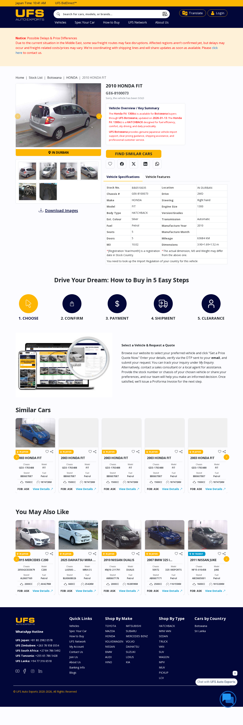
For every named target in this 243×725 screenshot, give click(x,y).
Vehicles (60, 22)
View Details (41, 489)
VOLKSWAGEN (114, 641)
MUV (162, 667)
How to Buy (111, 22)
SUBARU (131, 631)
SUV (161, 652)
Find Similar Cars (133, 153)
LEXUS (130, 657)
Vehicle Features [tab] (158, 177)
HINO (108, 662)
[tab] (28, 308)
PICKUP (163, 672)
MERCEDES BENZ (137, 636)
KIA (128, 662)
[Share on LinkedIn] (145, 164)
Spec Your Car (85, 22)
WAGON (164, 657)
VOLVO (130, 641)
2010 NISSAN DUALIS (119, 560)
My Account (76, 646)
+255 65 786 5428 (37, 655)
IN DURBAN (60, 152)
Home (20, 77)
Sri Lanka (200, 631)
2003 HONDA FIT (29, 458)
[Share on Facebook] (122, 164)
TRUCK (163, 641)
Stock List (36, 77)
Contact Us (76, 652)
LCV (161, 678)
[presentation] (18, 116)
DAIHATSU (132, 646)
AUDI (108, 657)
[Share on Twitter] (133, 164)
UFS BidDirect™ (66, 3)
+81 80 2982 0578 (34, 640)
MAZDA (110, 631)
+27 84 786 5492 (38, 650)
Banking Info (77, 667)
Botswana (54, 77)
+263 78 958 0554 (37, 645)
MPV (162, 662)
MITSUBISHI (133, 626)
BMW (108, 652)
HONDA (71, 77)
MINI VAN (165, 631)
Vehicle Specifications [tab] (123, 177)
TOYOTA (110, 626)
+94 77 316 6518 (34, 661)
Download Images (61, 210)
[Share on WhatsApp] (157, 164)
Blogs (72, 672)
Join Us (73, 657)
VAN (161, 646)
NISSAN (110, 646)
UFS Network (137, 22)
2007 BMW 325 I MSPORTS (158, 562)
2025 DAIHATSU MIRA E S (78, 562)
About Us (162, 22)
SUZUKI (130, 652)
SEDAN (163, 636)
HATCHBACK (167, 626)
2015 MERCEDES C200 (32, 560)
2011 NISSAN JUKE (203, 560)
